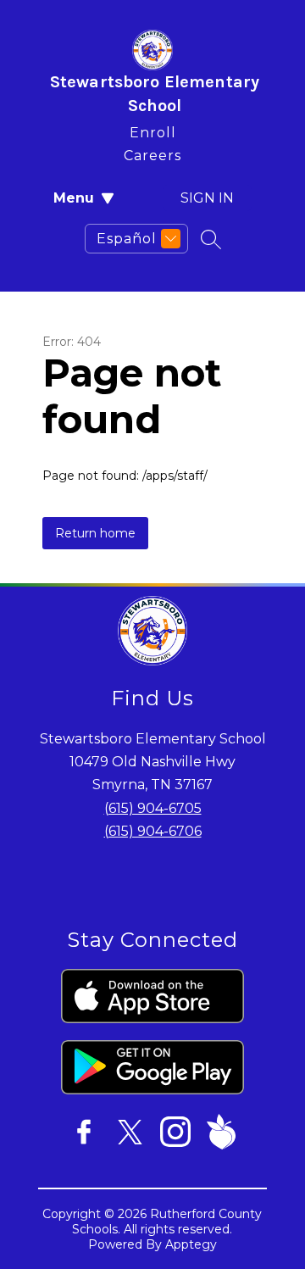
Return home (95, 533)
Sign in (207, 198)
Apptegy (191, 1244)
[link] (153, 129)
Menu (73, 198)
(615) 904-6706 (153, 831)
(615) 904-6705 (153, 808)
